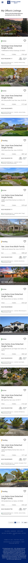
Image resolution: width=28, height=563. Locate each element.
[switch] (25, 40)
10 (22, 522)
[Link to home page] (14, 2)
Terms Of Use (8, 539)
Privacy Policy (19, 539)
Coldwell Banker (10, 531)
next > (25, 522)
